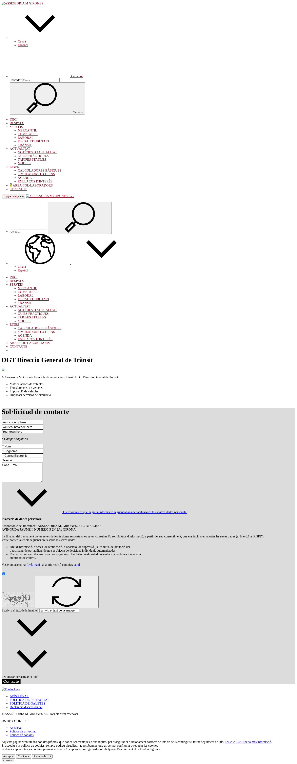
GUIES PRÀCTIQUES (33, 156)
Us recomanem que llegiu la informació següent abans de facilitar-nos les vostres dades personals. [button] (124, 512)
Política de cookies (22, 735)
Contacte (11, 681)
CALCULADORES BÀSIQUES (39, 170)
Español (23, 45)
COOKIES (8, 761)
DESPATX (17, 123)
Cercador (15, 80)
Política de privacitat (23, 731)
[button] (40, 37)
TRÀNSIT (25, 145)
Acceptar (8, 756)
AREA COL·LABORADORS (32, 185)
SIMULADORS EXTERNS (36, 174)
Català (22, 41)
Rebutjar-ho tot (42, 756)
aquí (77, 564)
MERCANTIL (27, 130)
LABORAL (26, 137)
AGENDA (25, 177)
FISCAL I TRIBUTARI (33, 141)
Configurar (24, 756)
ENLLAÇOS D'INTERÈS (35, 181)
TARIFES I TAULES (32, 159)
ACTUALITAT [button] (20, 148)
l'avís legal (33, 564)
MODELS (24, 163)
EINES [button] (14, 166)
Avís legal (16, 727)
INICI (13, 119)
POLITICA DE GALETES (27, 703)
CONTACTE (18, 189)
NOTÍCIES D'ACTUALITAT (37, 152)
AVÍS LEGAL (19, 696)
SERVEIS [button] (16, 126)
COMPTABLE (28, 134)
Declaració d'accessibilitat (26, 707)
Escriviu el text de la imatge (19, 610)
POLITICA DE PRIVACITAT (29, 699)
